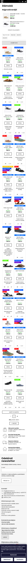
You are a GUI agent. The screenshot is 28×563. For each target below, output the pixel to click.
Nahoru (15, 423)
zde (2, 551)
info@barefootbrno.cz (9, 491)
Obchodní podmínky (6, 505)
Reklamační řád (5, 508)
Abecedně (5, 37)
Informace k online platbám (8, 515)
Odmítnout (7, 559)
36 (5, 102)
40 (8, 72)
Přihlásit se (6, 480)
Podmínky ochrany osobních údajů (10, 510)
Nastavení (13, 555)
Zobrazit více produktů (13, 30)
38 (17, 72)
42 (21, 163)
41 (18, 224)
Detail (8, 65)
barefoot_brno (7, 497)
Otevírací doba (5, 522)
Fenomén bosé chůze (7, 533)
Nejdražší (19, 34)
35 (15, 133)
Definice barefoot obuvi (8, 532)
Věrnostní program (6, 512)
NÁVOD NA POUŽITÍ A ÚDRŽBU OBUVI (10, 503)
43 (11, 316)
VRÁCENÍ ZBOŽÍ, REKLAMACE (8, 507)
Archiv (5, 537)
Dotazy (3, 513)
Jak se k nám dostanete (8, 524)
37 (17, 316)
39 (4, 287)
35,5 (17, 376)
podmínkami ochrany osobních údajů (13, 475)
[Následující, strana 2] (14, 416)
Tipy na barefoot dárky (7, 530)
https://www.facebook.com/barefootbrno (14, 495)
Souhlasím (20, 559)
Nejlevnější (13, 34)
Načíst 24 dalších (14, 412)
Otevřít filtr (14, 43)
